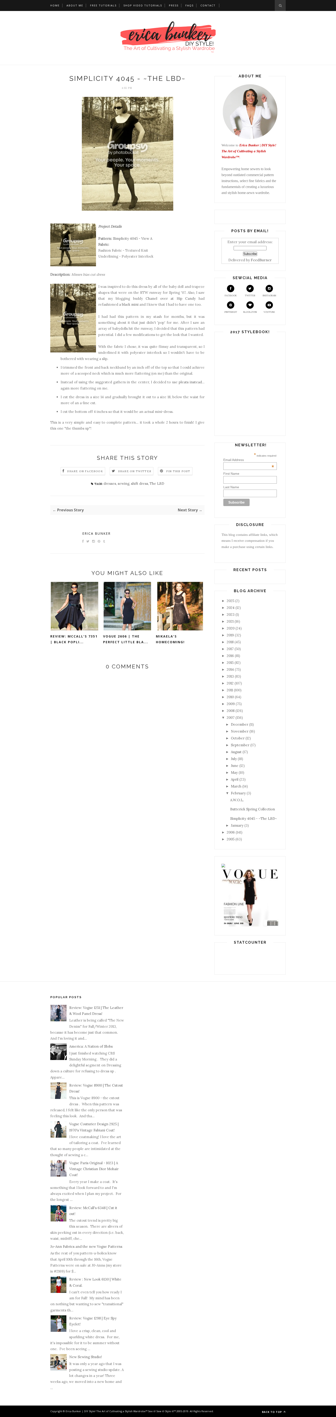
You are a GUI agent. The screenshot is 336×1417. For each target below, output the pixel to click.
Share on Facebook (85, 471)
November (239, 731)
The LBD (157, 483)
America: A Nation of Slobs (91, 1046)
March (236, 786)
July (234, 759)
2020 (231, 628)
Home (55, 5)
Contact (208, 5)
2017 (230, 649)
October (238, 738)
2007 (231, 717)
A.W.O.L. (237, 800)
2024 (231, 607)
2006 (231, 832)
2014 (230, 669)
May (234, 772)
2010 (230, 697)
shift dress (139, 483)
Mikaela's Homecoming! (170, 639)
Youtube (269, 312)
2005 (231, 839)
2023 (231, 614)
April (234, 779)
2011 (230, 690)
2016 (230, 656)
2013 (230, 676)
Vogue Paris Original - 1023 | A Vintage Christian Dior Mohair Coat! (94, 1169)
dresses (110, 483)
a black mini (129, 304)
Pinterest (230, 312)
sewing (123, 483)
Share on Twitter (134, 471)
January (237, 825)
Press (174, 5)
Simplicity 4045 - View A (132, 238)
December (239, 724)
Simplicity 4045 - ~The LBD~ (253, 818)
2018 (230, 642)
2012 (230, 683)
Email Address (248, 460)
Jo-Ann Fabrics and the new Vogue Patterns (86, 1246)
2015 (230, 662)
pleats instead (190, 382)
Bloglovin (250, 312)
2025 (230, 601)
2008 (231, 710)
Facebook (231, 295)
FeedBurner (261, 260)
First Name (231, 473)
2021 (230, 621)
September (240, 745)
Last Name (231, 487)
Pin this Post (178, 471)
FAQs (189, 5)
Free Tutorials (103, 5)
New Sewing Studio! (85, 1357)
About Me (75, 5)
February (238, 793)
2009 (231, 704)
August (236, 752)
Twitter (250, 295)
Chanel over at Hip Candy (171, 298)
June (234, 765)
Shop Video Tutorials (142, 5)
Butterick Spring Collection (252, 809)
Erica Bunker (96, 533)
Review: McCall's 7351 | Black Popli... (74, 639)
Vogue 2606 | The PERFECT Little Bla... (125, 639)
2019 (230, 635)
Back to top (272, 1412)
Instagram (269, 295)
